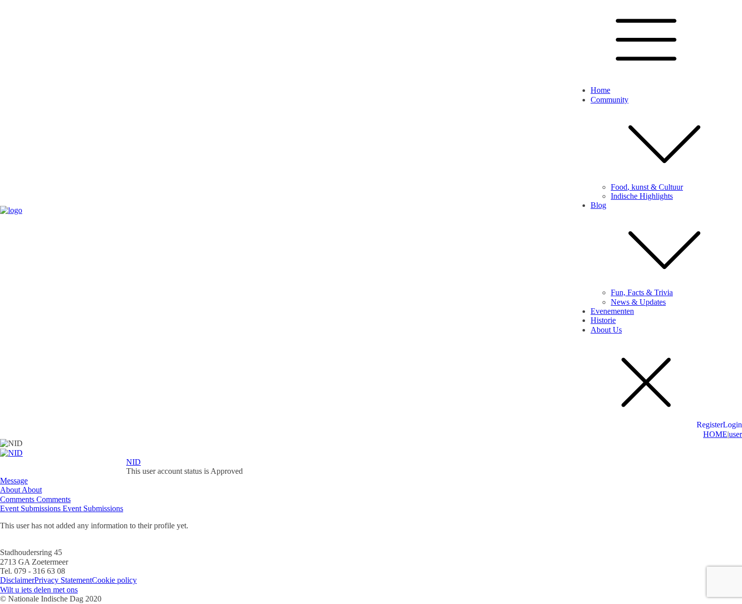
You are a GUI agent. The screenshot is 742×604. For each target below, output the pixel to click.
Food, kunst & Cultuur (647, 187)
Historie (603, 320)
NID (133, 462)
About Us (606, 329)
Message (14, 480)
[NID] (11, 453)
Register (710, 424)
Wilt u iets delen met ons (39, 589)
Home (600, 90)
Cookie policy (114, 580)
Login (732, 424)
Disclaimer (17, 580)
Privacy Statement (63, 580)
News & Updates (638, 302)
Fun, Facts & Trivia (642, 292)
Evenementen (612, 311)
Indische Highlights (642, 196)
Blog (598, 205)
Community (609, 99)
